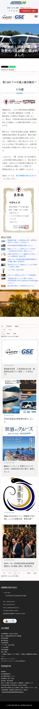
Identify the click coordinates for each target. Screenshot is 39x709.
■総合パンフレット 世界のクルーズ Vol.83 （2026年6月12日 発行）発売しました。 (21, 250)
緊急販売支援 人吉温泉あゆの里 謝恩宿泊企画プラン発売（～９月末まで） (22, 241)
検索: (16, 326)
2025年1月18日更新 (7, 70)
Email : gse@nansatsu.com (11, 607)
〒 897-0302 (6, 592)
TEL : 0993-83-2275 (9, 601)
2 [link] (19, 573)
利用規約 (3, 671)
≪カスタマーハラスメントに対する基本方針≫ (13, 661)
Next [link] (8, 333)
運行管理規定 (4, 640)
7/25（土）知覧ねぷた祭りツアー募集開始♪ (22, 275)
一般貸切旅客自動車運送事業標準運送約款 (12, 692)
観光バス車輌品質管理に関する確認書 (11, 636)
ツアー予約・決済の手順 (16, 270)
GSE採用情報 (4, 649)
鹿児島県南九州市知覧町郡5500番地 (14, 595)
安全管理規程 (4, 642)
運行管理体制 (4, 638)
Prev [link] (10, 330)
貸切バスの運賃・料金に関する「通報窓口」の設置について (17, 683)
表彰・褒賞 (4, 652)
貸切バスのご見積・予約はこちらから (19, 8)
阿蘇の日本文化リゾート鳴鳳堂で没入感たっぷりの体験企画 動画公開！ (22, 255)
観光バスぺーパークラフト (8, 659)
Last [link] (14, 333)
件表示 (9, 326)
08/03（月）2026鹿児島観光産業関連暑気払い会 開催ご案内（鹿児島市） (23, 260)
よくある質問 (4, 647)
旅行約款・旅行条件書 (7, 680)
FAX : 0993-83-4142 (9, 604)
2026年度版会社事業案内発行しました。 (21, 245)
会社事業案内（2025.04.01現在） (10, 633)
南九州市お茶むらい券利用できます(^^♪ (21, 286)
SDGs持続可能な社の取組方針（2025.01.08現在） (14, 685)
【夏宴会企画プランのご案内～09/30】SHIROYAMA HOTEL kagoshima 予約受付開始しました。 (23, 280)
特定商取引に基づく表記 (7, 678)
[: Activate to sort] (19, 338)
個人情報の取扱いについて (8, 676)
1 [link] (3, 333)
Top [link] (4, 330)
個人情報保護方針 (6, 674)
